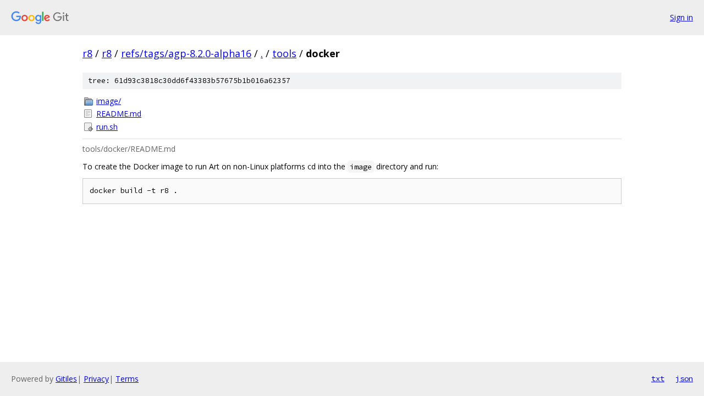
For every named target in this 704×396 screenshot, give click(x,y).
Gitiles (66, 378)
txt (657, 378)
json (684, 378)
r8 (87, 53)
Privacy (96, 378)
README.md (118, 113)
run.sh (107, 127)
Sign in (681, 17)
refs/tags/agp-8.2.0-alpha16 (186, 53)
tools (284, 53)
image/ (108, 101)
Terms (127, 378)
